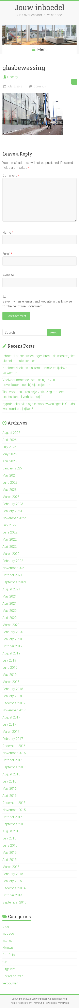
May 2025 (9, 454)
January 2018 (12, 696)
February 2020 (12, 632)
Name (7, 232)
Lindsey (12, 77)
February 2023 (12, 504)
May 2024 (9, 475)
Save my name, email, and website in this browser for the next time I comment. (37, 303)
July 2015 (9, 838)
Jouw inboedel (39, 7)
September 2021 (14, 582)
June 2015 (9, 845)
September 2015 (14, 824)
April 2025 (9, 461)
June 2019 (9, 667)
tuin (4, 962)
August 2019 (11, 653)
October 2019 (12, 646)
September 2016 (14, 767)
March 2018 (10, 682)
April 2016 (9, 796)
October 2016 (12, 760)
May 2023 (9, 490)
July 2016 (9, 781)
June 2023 (9, 482)
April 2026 (9, 440)
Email (7, 254)
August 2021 (11, 589)
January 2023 (12, 511)
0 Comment (39, 86)
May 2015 (9, 853)
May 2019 (9, 675)
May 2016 (9, 788)
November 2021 (14, 568)
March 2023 (10, 497)
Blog (5, 926)
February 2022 (12, 561)
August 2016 (11, 774)
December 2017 (14, 703)
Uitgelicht (8, 969)
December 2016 (14, 746)
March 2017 (10, 732)
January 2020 (12, 639)
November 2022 (14, 518)
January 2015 (12, 881)
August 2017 (11, 717)
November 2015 (14, 810)
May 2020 (9, 611)
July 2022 (9, 525)
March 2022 (10, 554)
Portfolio (8, 955)
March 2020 (10, 625)
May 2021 (9, 596)
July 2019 (9, 660)
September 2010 (14, 902)
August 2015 (11, 831)
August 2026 (11, 433)
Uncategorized (12, 976)
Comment (10, 175)
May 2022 (9, 539)
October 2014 (12, 895)
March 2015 (10, 867)
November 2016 (14, 753)
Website (8, 275)
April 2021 (9, 603)
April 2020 (9, 618)
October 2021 (12, 575)
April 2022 (9, 547)
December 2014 (14, 888)
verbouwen (10, 983)
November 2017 (14, 710)
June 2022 (9, 532)
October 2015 (12, 817)
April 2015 (9, 860)
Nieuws (7, 948)
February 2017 (12, 739)
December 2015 (14, 803)
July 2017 (9, 724)
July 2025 (9, 447)
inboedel (8, 933)
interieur (8, 941)
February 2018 (12, 689)
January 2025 (12, 468)
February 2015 (12, 874)
